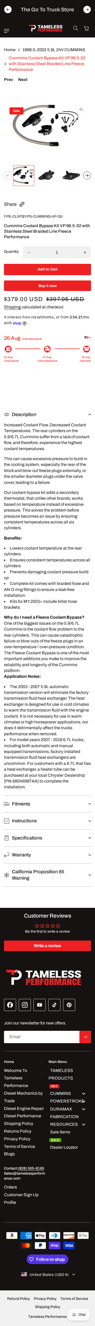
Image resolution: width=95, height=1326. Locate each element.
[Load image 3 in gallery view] (71, 175)
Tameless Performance (47, 1317)
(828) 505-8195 (31, 1168)
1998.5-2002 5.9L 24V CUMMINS (53, 49)
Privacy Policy (45, 1299)
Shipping (12, 307)
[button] (8, 31)
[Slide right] (87, 175)
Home (10, 49)
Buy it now (48, 286)
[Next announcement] (87, 9)
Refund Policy (18, 1299)
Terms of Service (74, 1299)
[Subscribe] (85, 1037)
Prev (8, 79)
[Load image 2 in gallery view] (47, 175)
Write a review (47, 945)
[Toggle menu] (83, 1093)
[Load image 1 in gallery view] (23, 175)
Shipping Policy (47, 1307)
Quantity (11, 252)
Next (22, 79)
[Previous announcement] (8, 9)
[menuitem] (70, 1078)
